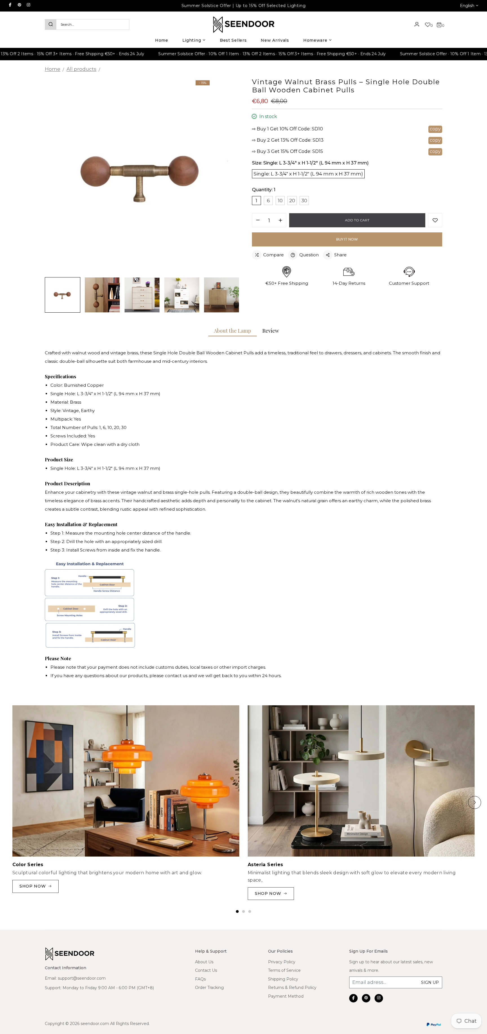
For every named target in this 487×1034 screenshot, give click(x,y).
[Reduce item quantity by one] (258, 221)
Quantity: (263, 189)
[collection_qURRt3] (361, 781)
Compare (273, 254)
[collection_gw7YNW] (125, 781)
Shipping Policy (283, 979)
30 (304, 200)
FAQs (200, 979)
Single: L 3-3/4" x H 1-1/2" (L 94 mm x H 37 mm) (308, 174)
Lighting (191, 40)
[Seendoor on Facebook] (10, 5)
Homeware (315, 40)
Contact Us (206, 970)
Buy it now (347, 239)
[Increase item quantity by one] (280, 221)
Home (161, 40)
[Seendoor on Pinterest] (19, 5)
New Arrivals (275, 40)
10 (280, 200)
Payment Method (286, 996)
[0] (427, 25)
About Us (204, 961)
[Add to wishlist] (435, 220)
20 (292, 200)
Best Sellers (233, 40)
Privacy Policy (281, 961)
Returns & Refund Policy (292, 987)
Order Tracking (209, 987)
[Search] (50, 24)
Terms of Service (284, 970)
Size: (310, 163)
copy (435, 129)
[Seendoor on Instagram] (28, 5)
